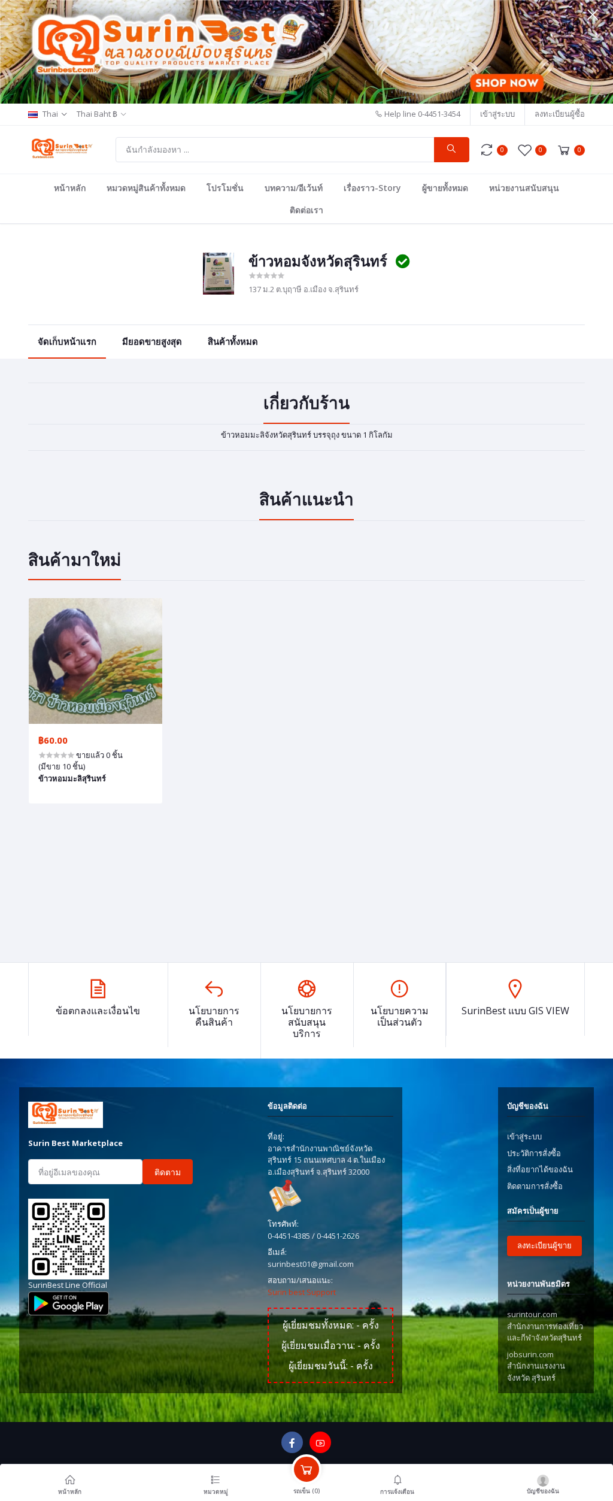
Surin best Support (302, 1292)
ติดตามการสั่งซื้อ (535, 1186)
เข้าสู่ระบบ (497, 113)
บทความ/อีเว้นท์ (294, 187)
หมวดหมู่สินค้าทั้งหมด (146, 187)
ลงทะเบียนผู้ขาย (544, 1245)
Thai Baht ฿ (97, 113)
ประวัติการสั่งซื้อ (534, 1153)
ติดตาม (167, 1172)
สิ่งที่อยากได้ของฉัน (540, 1169)
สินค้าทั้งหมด (233, 341)
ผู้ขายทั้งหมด (445, 187)
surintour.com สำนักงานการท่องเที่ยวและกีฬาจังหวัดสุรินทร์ (545, 1326)
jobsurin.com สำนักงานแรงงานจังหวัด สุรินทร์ (536, 1366)
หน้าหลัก (70, 187)
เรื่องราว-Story (372, 187)
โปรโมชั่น (225, 187)
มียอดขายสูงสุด (152, 341)
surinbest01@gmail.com (311, 1264)
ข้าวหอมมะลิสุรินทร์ (72, 778)
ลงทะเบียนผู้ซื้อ (560, 113)
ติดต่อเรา (306, 210)
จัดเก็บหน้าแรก (67, 341)
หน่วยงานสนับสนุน (524, 187)
